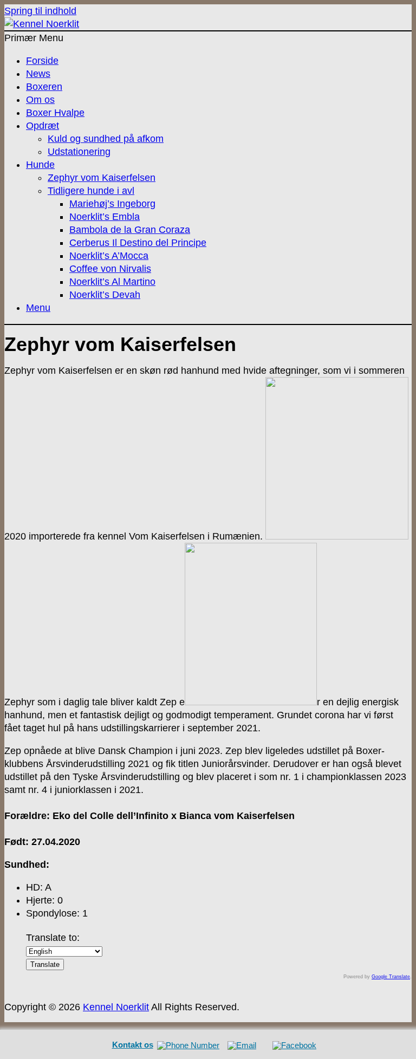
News (38, 73)
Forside (42, 60)
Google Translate (391, 976)
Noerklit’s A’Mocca (108, 255)
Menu (38, 307)
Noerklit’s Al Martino (112, 281)
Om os (40, 99)
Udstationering (79, 151)
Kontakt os (132, 1044)
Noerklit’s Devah (104, 294)
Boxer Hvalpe (55, 112)
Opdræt (42, 125)
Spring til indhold (40, 10)
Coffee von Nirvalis (110, 268)
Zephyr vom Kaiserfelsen (101, 177)
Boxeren (44, 86)
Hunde (40, 164)
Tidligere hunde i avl (91, 190)
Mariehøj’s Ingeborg (112, 203)
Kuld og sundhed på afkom (106, 138)
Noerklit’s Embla (104, 216)
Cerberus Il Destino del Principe (137, 242)
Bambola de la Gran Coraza (129, 229)
